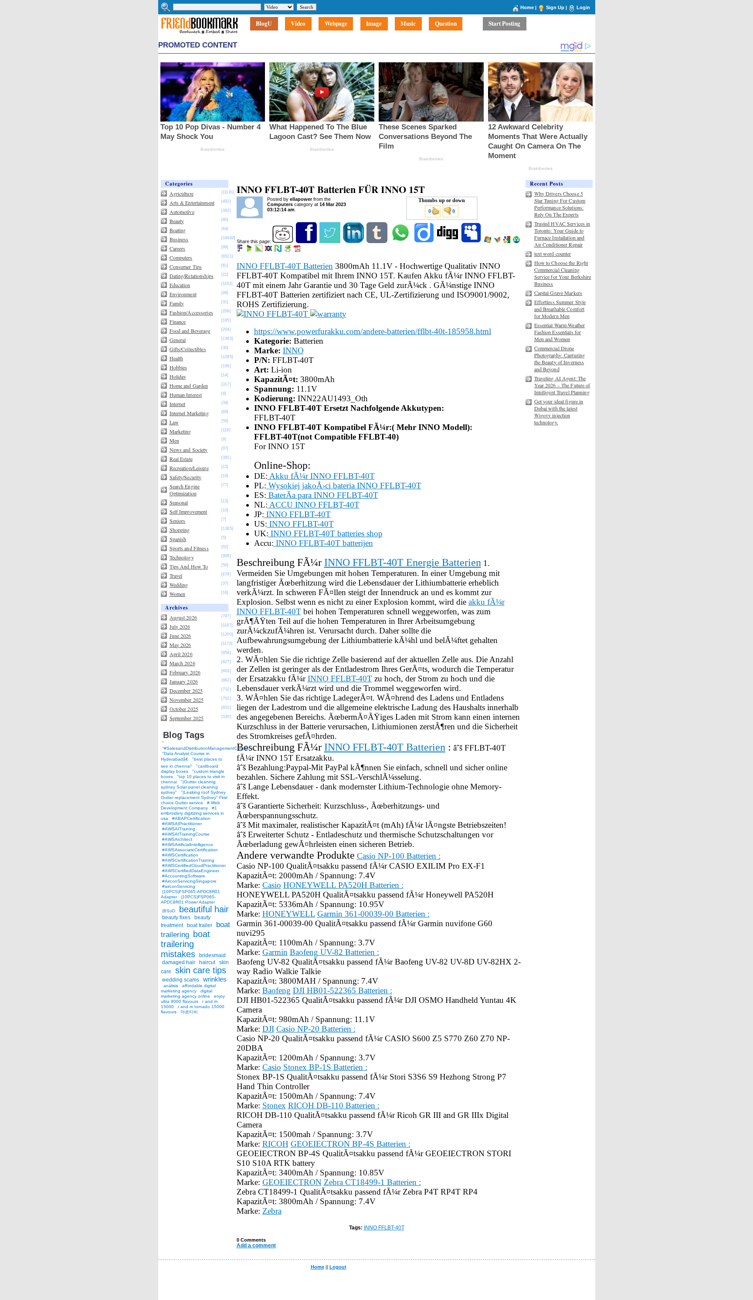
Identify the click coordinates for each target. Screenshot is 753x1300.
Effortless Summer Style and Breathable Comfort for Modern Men (560, 308)
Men (174, 440)
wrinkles (215, 979)
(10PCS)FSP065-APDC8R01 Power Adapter (188, 899)
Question (446, 24)
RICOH (275, 1143)
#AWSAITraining (178, 828)
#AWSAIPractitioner (182, 823)
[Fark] (240, 250)
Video (298, 24)
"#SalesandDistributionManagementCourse (205, 748)
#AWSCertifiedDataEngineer (190, 870)
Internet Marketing (189, 413)
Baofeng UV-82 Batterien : (334, 952)
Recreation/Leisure (189, 467)
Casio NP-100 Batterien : (399, 855)
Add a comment (256, 1245)
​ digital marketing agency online (186, 994)
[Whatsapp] (401, 241)
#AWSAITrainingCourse (186, 834)
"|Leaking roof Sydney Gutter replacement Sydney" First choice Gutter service (194, 797)
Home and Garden (189, 385)
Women (178, 593)
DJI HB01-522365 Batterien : (342, 990)
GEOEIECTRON (292, 1182)
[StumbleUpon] (517, 241)
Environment (183, 294)
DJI (268, 1028)
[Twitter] (330, 241)
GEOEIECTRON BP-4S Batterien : (350, 1143)
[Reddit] (283, 241)
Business (179, 239)
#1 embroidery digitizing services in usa (192, 813)
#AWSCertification (180, 855)
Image (374, 24)
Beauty (177, 220)
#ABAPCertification (191, 818)
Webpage (336, 24)
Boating (178, 230)
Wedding (179, 584)
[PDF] (298, 250)
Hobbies (178, 367)
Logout (337, 1267)
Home (527, 7)
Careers (178, 248)
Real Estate (181, 458)
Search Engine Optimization (185, 490)
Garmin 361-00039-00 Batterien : (373, 913)
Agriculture (181, 193)
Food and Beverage (190, 330)
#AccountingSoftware (183, 875)
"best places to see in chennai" (191, 762)
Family (177, 303)
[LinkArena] (259, 250)
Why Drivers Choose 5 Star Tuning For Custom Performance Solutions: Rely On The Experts (560, 204)
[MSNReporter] (498, 241)
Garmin (275, 952)
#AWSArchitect (177, 839)
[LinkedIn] (354, 241)
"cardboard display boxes (189, 769)
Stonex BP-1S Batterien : (325, 1067)
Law (174, 422)
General (178, 339)
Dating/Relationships (192, 275)
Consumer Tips (186, 266)
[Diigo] (425, 241)
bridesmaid (212, 955)
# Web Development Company (190, 805)
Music (408, 24)
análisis (170, 985)
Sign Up (555, 7)
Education (180, 284)
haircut (207, 962)
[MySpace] (472, 241)
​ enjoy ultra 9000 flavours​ (193, 999)
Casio (271, 885)
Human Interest (186, 394)
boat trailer (199, 925)
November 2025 (187, 699)
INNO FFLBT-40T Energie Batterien (402, 562)
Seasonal (179, 502)
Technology (182, 557)
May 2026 (180, 644)
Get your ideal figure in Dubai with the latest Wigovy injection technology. (558, 412)
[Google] (507, 241)
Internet (178, 403)
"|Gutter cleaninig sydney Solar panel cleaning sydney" (189, 787)
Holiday (178, 376)
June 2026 (180, 635)
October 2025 (184, 708)
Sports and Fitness (189, 548)
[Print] (288, 250)
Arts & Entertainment (192, 202)
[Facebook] (307, 241)
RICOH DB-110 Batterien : (334, 1105)
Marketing (180, 431)
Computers (181, 257)
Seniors (178, 520)
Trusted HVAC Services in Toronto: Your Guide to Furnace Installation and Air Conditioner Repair (562, 234)
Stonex (274, 1105)
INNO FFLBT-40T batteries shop (325, 533)
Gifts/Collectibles (188, 348)
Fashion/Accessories (191, 312)
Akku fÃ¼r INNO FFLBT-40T (321, 476)
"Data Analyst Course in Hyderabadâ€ (185, 756)
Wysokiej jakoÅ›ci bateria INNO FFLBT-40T (343, 485)
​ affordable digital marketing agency (188, 988)
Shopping (180, 529)
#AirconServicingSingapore (189, 881)
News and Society (189, 449)
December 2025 (186, 690)
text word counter (552, 253)
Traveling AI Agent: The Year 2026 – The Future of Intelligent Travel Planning (562, 385)
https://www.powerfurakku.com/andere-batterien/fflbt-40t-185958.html (372, 331)
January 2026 (184, 681)
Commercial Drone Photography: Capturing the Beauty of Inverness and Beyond (559, 358)
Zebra (272, 1210)
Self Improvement (188, 511)
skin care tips (200, 970)
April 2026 (181, 653)
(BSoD (168, 910)
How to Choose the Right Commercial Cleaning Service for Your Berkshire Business (562, 273)
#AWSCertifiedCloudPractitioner (194, 865)
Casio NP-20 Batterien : (316, 1028)
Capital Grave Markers (558, 292)
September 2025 (187, 717)
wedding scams (180, 980)
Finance (178, 321)
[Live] (488, 241)
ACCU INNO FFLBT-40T (314, 504)
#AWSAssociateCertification (190, 849)
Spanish (178, 538)
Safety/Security (186, 477)
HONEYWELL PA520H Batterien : (343, 885)
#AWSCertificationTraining (188, 860)
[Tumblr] (377, 241)
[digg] (448, 241)
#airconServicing (178, 886)
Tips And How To (189, 566)
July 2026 (180, 626)
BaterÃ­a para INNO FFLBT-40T (322, 495)
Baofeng (276, 990)
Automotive (182, 211)
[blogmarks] (250, 250)
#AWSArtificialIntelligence (187, 844)
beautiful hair (204, 909)
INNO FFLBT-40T (297, 514)
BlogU (264, 24)
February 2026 (185, 672)
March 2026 (182, 663)
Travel (176, 575)
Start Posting (504, 24)
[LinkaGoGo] (269, 250)
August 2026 (183, 617)
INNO (293, 350)
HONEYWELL (288, 913)
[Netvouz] (279, 250)
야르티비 (189, 1011)
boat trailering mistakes (185, 944)
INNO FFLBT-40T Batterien (285, 266)
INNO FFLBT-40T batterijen (323, 543)
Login (583, 7)
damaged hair (178, 962)
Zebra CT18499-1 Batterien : (372, 1182)
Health (176, 358)
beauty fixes (176, 917)
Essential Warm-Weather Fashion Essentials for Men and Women (559, 332)
